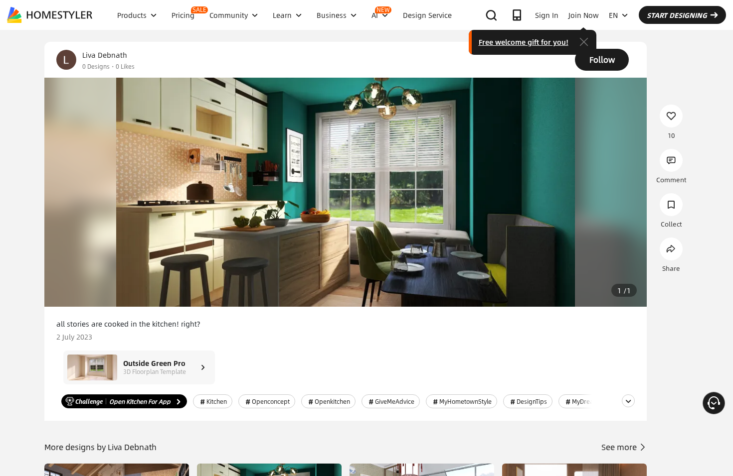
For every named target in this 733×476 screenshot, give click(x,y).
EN (613, 14)
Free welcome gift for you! (523, 42)
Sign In (546, 14)
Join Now (583, 14)
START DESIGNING (677, 14)
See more (620, 447)
